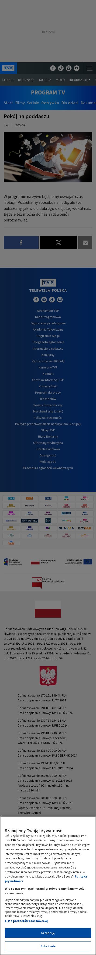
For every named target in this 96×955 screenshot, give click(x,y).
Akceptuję (48, 933)
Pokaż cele (48, 946)
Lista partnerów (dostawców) (26, 921)
